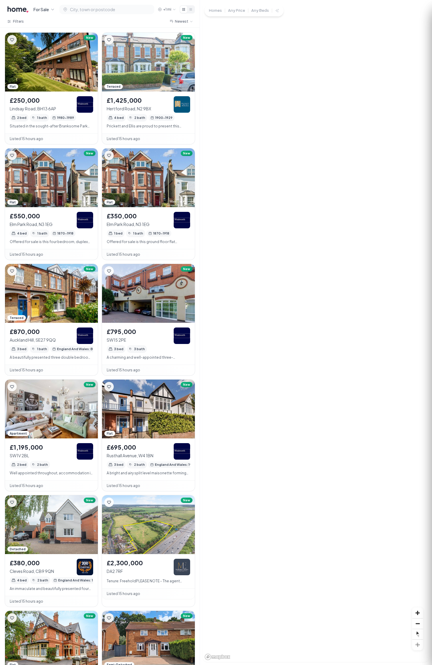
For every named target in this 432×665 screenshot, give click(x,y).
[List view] (190, 9)
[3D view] (417, 644)
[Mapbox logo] (217, 657)
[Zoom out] (417, 623)
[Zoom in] (417, 613)
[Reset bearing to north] (417, 634)
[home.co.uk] (18, 9)
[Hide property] (24, 39)
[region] (316, 332)
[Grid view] (183, 9)
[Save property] (12, 39)
